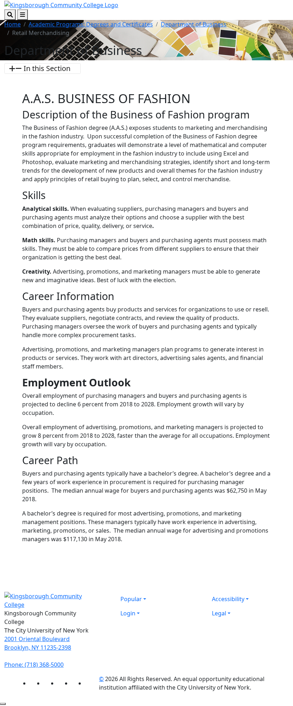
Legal (219, 613)
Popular (131, 599)
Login (127, 613)
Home (12, 24)
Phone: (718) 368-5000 (34, 665)
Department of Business (194, 24)
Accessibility (228, 599)
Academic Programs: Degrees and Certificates (91, 24)
